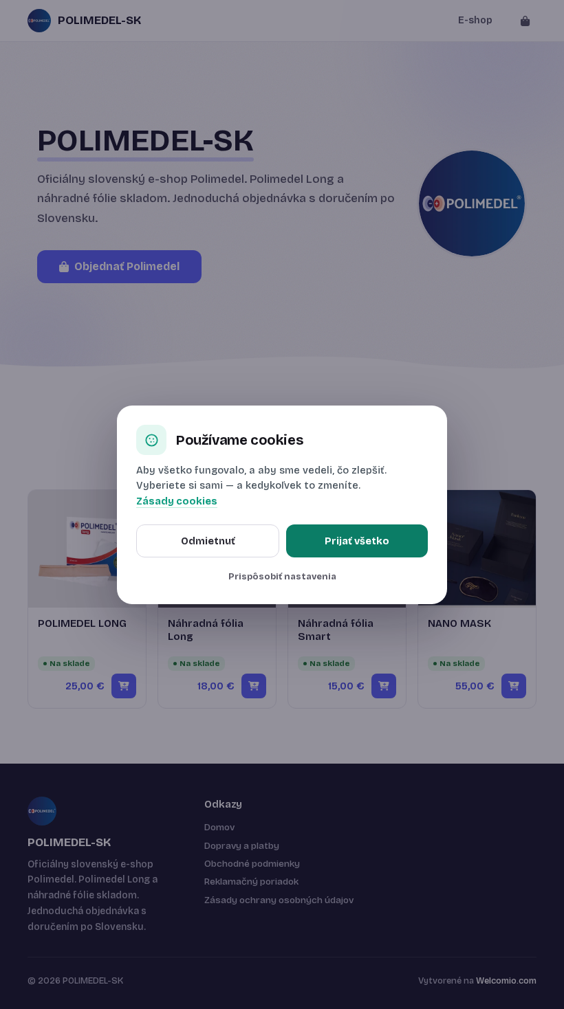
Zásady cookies (176, 501)
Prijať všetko (357, 540)
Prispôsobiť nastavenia (282, 576)
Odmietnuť (208, 540)
